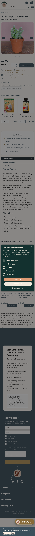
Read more (6, 256)
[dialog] (17, 268)
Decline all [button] (18, 284)
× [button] (31, 246)
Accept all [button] (18, 279)
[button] (17, 288)
